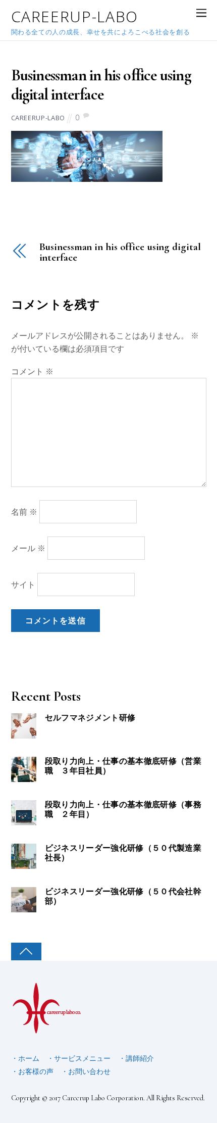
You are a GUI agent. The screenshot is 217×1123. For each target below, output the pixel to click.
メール (28, 548)
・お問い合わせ (86, 1071)
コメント (32, 371)
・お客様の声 (32, 1071)
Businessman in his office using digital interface (101, 84)
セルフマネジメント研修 (90, 718)
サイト (23, 584)
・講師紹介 (136, 1058)
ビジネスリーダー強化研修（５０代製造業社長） (123, 853)
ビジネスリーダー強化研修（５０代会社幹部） (123, 896)
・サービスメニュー (79, 1058)
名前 (24, 511)
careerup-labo (38, 117)
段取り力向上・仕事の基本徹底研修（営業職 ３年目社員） (123, 766)
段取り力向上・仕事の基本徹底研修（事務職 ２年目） (123, 809)
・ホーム (25, 1058)
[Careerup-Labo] (47, 1030)
